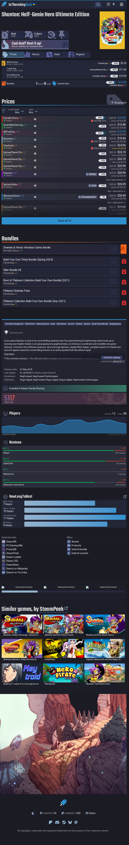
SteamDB (11, 541)
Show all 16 (64, 220)
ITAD (94, 185)
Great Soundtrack (100, 324)
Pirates (79, 324)
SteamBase (12, 564)
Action (71, 324)
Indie (53, 324)
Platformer (30, 324)
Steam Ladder (13, 557)
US (49, 813)
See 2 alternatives (114, 180)
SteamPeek (12, 553)
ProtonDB (11, 549)
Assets (75, 541)
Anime (87, 324)
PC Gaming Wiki (14, 545)
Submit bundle (79, 549)
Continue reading (112, 357)
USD (72, 813)
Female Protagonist (14, 324)
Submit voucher (80, 553)
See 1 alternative (115, 191)
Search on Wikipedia (17, 568)
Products (76, 545)
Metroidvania (43, 324)
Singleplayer (115, 324)
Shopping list (120, 102)
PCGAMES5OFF (88, 197)
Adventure (61, 324)
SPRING (92, 174)
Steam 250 (12, 561)
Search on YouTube (16, 572)
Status (91, 813)
